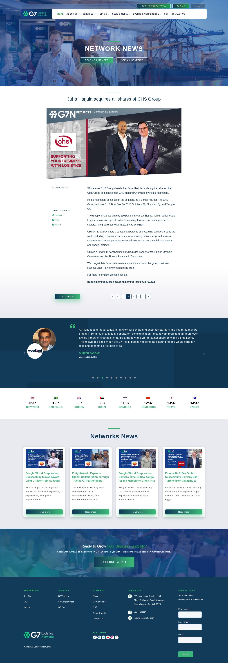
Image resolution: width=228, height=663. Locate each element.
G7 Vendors (63, 596)
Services (88, 14)
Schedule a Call (114, 562)
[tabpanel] (114, 350)
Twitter (56, 220)
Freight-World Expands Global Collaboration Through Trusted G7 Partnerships (90, 477)
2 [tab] (97, 377)
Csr (166, 14)
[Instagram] (116, 637)
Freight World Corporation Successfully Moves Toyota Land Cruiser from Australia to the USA (43, 479)
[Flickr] (112, 637)
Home (60, 14)
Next (204, 349)
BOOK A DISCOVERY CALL (154, 6)
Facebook (58, 215)
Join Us (103, 14)
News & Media (120, 14)
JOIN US (181, 6)
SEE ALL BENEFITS (132, 60)
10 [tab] (134, 377)
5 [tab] (111, 377)
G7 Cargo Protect (66, 602)
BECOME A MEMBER (96, 60)
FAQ (25, 602)
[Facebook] (95, 637)
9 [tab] (130, 377)
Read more (44, 512)
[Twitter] (103, 637)
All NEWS (67, 296)
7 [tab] (121, 377)
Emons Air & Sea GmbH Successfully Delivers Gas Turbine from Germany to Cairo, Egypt (181, 479)
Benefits (27, 596)
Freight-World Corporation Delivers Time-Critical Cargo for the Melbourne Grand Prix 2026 (137, 479)
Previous (24, 349)
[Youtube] (108, 637)
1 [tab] (93, 377)
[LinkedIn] (99, 637)
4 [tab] (107, 377)
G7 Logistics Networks (40, 647)
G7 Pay (61, 607)
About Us (72, 14)
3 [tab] (102, 377)
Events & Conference (146, 14)
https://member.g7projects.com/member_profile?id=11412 (121, 281)
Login (197, 6)
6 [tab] (116, 377)
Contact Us (178, 14)
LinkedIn (57, 225)
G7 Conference (100, 602)
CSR (95, 607)
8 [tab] (125, 377)
